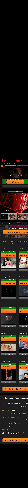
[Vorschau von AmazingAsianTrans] (8, 291)
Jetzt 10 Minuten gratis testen (18, 232)
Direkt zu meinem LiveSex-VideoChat (15, 182)
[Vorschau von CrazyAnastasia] (8, 379)
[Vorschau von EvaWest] (8, 267)
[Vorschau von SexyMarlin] (8, 351)
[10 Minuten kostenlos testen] (3, 165)
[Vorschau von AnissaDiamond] (8, 323)
